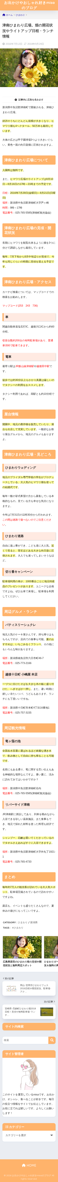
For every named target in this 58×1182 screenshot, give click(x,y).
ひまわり (23, 922)
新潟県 (34, 922)
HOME (31, 1165)
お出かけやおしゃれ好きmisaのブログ (29, 5)
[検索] (52, 1040)
